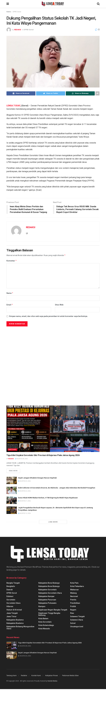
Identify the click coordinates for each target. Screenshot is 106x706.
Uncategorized (76, 626)
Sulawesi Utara (76, 620)
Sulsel (72, 623)
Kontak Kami (36, 675)
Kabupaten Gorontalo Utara (50, 593)
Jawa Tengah (12, 613)
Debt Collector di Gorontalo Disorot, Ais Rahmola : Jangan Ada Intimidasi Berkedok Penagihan (56, 488)
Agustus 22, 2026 (25, 491)
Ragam (73, 610)
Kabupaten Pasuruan (47, 600)
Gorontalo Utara (13, 603)
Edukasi (9, 596)
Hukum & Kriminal (14, 610)
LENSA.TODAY (13, 105)
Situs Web (59, 305)
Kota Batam (43, 618)
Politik (73, 606)
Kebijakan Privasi (51, 675)
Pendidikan (75, 603)
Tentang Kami (11, 675)
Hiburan (9, 606)
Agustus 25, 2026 (25, 481)
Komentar (11, 260)
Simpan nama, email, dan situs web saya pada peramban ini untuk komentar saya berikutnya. (48, 316)
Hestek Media (52, 681)
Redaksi (24, 675)
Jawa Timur (11, 616)
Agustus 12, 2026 (25, 513)
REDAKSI (17, 30)
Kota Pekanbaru (77, 586)
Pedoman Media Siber (70, 675)
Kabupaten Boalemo (15, 620)
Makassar (74, 590)
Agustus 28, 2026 (22, 458)
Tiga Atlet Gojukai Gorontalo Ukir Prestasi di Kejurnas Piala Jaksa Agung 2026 (43, 455)
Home (8, 12)
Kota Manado (44, 629)
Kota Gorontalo (45, 622)
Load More (53, 522)
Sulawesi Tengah (77, 616)
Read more (13, 471)
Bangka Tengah (13, 583)
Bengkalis (10, 586)
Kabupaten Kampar (46, 596)
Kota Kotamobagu (46, 625)
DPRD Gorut (17, 12)
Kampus (41, 606)
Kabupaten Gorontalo (47, 590)
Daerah (9, 590)
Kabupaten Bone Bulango (49, 583)
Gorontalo (10, 600)
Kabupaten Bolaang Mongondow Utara (20, 627)
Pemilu (73, 600)
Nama (9, 293)
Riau (72, 613)
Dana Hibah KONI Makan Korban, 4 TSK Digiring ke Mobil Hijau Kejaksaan (48, 498)
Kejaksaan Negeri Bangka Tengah (52, 610)
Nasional (13, 449)
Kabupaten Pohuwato (47, 603)
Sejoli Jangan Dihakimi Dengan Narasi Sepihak (37, 478)
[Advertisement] (25, 351)
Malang (73, 593)
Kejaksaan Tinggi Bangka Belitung (49, 614)
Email (9, 304)
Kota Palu (74, 583)
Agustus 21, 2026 (25, 501)
